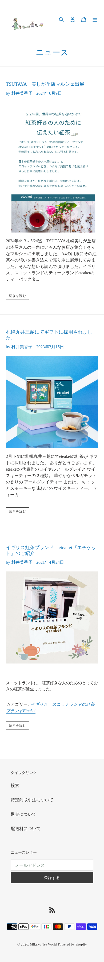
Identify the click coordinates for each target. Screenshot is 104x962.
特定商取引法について (32, 800)
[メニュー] (95, 19)
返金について (23, 814)
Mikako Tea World (43, 944)
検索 (15, 785)
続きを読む (17, 296)
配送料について (26, 828)
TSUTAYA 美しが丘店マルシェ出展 (45, 84)
